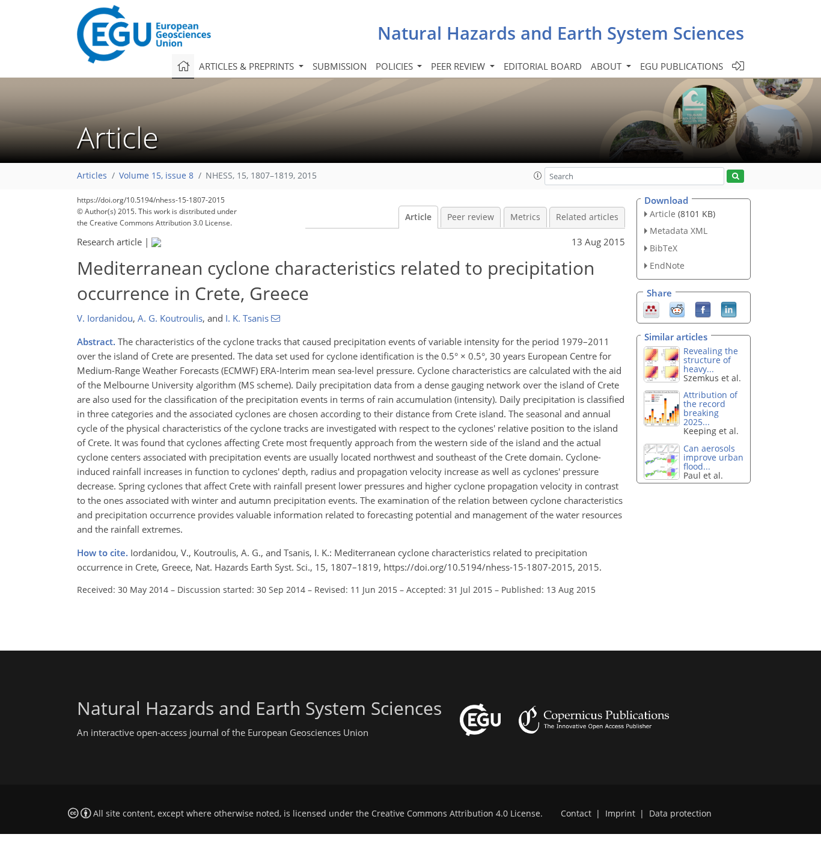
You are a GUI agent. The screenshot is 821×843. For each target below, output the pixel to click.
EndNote (667, 265)
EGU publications (681, 66)
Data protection (680, 813)
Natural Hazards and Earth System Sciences (560, 32)
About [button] (607, 66)
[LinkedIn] (729, 308)
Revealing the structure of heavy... (710, 360)
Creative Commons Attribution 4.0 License (455, 813)
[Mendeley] (651, 308)
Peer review (470, 217)
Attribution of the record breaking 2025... (710, 408)
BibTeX (663, 248)
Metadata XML (678, 230)
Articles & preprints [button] (247, 66)
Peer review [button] (459, 66)
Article (418, 217)
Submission (340, 66)
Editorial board (543, 66)
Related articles (587, 217)
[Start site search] (735, 176)
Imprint (620, 813)
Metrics (525, 217)
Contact (576, 813)
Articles (92, 175)
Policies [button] (395, 66)
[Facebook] (703, 308)
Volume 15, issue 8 (156, 175)
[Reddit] (677, 308)
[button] (538, 175)
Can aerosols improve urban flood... (713, 457)
